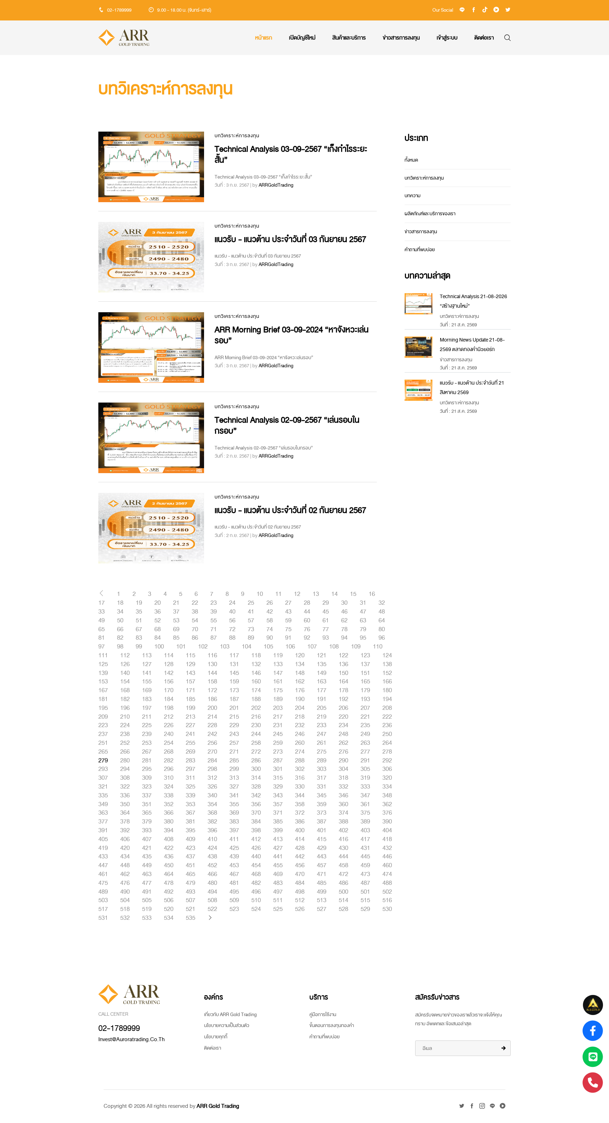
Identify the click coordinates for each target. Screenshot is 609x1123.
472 (343, 874)
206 (343, 708)
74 (269, 629)
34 (120, 612)
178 (343, 690)
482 (256, 883)
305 (365, 769)
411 (234, 839)
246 (299, 734)
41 (251, 612)
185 (190, 699)
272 (256, 752)
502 (387, 892)
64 (382, 620)
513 (321, 900)
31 (363, 603)
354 (212, 804)
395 (190, 830)
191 (321, 699)
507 (190, 900)
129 (190, 664)
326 (212, 787)
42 (269, 612)
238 (125, 734)
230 (256, 725)
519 (147, 909)
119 (278, 655)
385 (278, 821)
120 (299, 655)
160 (256, 681)
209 (103, 717)
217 (278, 717)
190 (299, 699)
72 (232, 629)
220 (343, 717)
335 (103, 795)
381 (190, 821)
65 (101, 629)
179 (365, 690)
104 (246, 646)
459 (365, 865)
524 (256, 909)
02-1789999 (119, 10)
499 (321, 892)
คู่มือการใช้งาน (322, 1014)
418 (387, 839)
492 (168, 892)
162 (299, 681)
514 (343, 900)
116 (212, 655)
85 (176, 638)
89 (251, 638)
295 (147, 769)
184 (168, 699)
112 (125, 655)
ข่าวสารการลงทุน (401, 38)
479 (190, 883)
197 (147, 708)
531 (103, 918)
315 (278, 778)
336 (125, 795)
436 (168, 856)
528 (343, 909)
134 (299, 664)
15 (353, 594)
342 (256, 795)
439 (234, 856)
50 (120, 620)
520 (168, 909)
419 (103, 848)
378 (125, 821)
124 (387, 655)
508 (212, 900)
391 (103, 830)
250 (387, 734)
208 (387, 708)
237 (103, 734)
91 (288, 638)
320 (387, 778)
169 (147, 690)
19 (139, 603)
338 (168, 795)
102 (203, 646)
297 (190, 769)
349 (103, 804)
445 (365, 856)
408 (168, 839)
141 (147, 673)
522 (212, 909)
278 (387, 752)
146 (256, 673)
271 (234, 752)
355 (234, 804)
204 (299, 708)
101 (181, 646)
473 (365, 874)
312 (212, 778)
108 (334, 646)
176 (299, 690)
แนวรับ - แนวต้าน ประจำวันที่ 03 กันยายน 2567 (290, 239)
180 (387, 690)
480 (212, 883)
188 (256, 699)
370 (256, 813)
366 (168, 813)
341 (234, 795)
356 (256, 804)
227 (190, 725)
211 (147, 717)
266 (125, 752)
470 (299, 874)
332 (343, 787)
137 (365, 664)
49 (101, 620)
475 (103, 883)
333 (365, 787)
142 (168, 673)
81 (101, 638)
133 (278, 664)
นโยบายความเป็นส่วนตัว (226, 1025)
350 (125, 804)
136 (343, 664)
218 (299, 717)
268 (168, 752)
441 (278, 856)
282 (168, 760)
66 (120, 629)
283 (190, 760)
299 (234, 769)
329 (278, 787)
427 (278, 848)
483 (278, 883)
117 (234, 655)
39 (213, 612)
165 (365, 681)
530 (387, 909)
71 (213, 629)
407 (147, 839)
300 (256, 769)
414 (299, 839)
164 (343, 681)
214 (212, 717)
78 (344, 629)
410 (212, 839)
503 (103, 900)
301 (278, 769)
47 (363, 612)
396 (212, 830)
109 (356, 646)
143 (190, 673)
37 (176, 612)
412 (256, 839)
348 (387, 795)
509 (234, 900)
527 (321, 909)
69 (176, 629)
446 (387, 856)
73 (251, 629)
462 (125, 874)
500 (343, 892)
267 (147, 752)
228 (212, 725)
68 (157, 629)
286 (256, 760)
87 (213, 638)
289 (321, 760)
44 (307, 612)
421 (147, 848)
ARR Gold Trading (218, 1106)
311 (190, 778)
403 (365, 830)
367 (190, 813)
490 (125, 892)
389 (365, 821)
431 (365, 848)
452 (212, 865)
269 (190, 752)
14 (334, 594)
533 (147, 918)
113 (147, 655)
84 (157, 638)
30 (344, 603)
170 (168, 690)
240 (168, 734)
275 (321, 752)
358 (299, 804)
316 (299, 778)
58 (269, 620)
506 (168, 900)
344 (299, 795)
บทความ (412, 195)
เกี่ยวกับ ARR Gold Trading (230, 1014)
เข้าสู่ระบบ (447, 38)
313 (234, 778)
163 (321, 681)
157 (190, 681)
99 (139, 646)
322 (125, 787)
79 (363, 629)
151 (365, 673)
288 (299, 760)
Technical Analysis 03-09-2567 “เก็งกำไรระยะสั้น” (291, 155)
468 (256, 874)
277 (365, 752)
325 (190, 787)
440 (256, 856)
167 (103, 690)
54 (195, 620)
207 (365, 708)
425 (234, 848)
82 (120, 638)
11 (278, 594)
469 (278, 874)
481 (234, 883)
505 (147, 900)
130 (212, 664)
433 (103, 856)
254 (168, 743)
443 (321, 856)
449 (147, 865)
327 (234, 787)
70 (195, 629)
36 (157, 612)
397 (234, 830)
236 (387, 725)
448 (125, 865)
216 (256, 717)
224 (125, 725)
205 (321, 708)
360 (343, 804)
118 (256, 655)
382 (212, 821)
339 (190, 795)
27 (288, 603)
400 (299, 830)
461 (103, 874)
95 (363, 638)
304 (343, 769)
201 (234, 708)
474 (387, 874)
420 (125, 848)
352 (168, 804)
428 (299, 848)
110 (377, 646)
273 (278, 752)
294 (125, 769)
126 (125, 664)
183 (147, 699)
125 (103, 664)
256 (212, 743)
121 (321, 655)
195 (103, 708)
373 (321, 813)
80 (382, 629)
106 (290, 646)
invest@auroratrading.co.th (131, 1039)
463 (147, 874)
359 (321, 804)
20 (157, 603)
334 (387, 787)
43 (288, 612)
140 (125, 673)
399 (278, 830)
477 (147, 883)
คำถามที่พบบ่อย (420, 249)
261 (321, 743)
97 (101, 646)
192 (343, 699)
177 (321, 690)
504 (125, 900)
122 (343, 655)
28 (307, 603)
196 (125, 708)
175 (278, 690)
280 (125, 760)
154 (125, 681)
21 (176, 603)
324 (168, 787)
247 (321, 734)
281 (147, 760)
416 (343, 839)
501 (365, 892)
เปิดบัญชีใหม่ (302, 38)
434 (125, 856)
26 (269, 603)
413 (278, 839)
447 (103, 865)
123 (365, 655)
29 (325, 603)
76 (307, 629)
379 (147, 821)
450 (168, 865)
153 (103, 681)
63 (363, 620)
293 (103, 769)
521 (190, 909)
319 (365, 778)
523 (234, 909)
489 (103, 892)
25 (251, 603)
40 (232, 612)
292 (387, 760)
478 (168, 883)
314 (256, 778)
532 (125, 918)
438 (212, 856)
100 (159, 646)
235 (365, 725)
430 (343, 848)
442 (299, 856)
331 (321, 787)
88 (232, 638)
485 (321, 883)
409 (190, 839)
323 (147, 787)
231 (278, 725)
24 (232, 603)
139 (103, 673)
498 (299, 892)
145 (234, 673)
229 (234, 725)
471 (321, 874)
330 (299, 787)
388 (343, 821)
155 (147, 681)
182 (125, 699)
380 (168, 821)
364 (125, 813)
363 (103, 813)
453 (234, 865)
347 (365, 795)
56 (232, 620)
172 (212, 690)
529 (365, 909)
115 (190, 655)
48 (382, 612)
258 (256, 743)
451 (190, 865)
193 (365, 699)
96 (382, 638)
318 (343, 778)
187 (234, 699)
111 (103, 655)
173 (234, 690)
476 (125, 883)
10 (260, 594)
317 (321, 778)
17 (101, 603)
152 (387, 673)
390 (387, 821)
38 (195, 612)
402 (343, 830)
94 (344, 638)
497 (278, 892)
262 (343, 743)
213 (190, 717)
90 (269, 638)
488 (387, 883)
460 (387, 865)
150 (343, 673)
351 (147, 804)
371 (278, 813)
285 (234, 760)
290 (343, 760)
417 (365, 839)
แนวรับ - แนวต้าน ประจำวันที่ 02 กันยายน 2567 (290, 510)
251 (103, 743)
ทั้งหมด (411, 160)
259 (278, 743)
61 (325, 620)
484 (299, 883)
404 (387, 830)
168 (125, 690)
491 (147, 892)
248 (343, 734)
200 (212, 708)
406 (125, 839)
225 (147, 725)
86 (195, 638)
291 (365, 760)
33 (101, 612)
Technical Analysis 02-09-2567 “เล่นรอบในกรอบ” (287, 425)
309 (147, 778)
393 (147, 830)
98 (120, 646)
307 (103, 778)
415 (321, 839)
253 (147, 743)
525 (278, 909)
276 (343, 752)
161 (278, 681)
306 (387, 769)
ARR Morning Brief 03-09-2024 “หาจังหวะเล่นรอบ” (292, 335)
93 (325, 638)
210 (125, 717)
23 (213, 603)
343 (278, 795)
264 (387, 743)
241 (190, 734)
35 (139, 612)
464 (168, 874)
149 (321, 673)
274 (299, 752)
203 (278, 708)
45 (325, 612)
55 (213, 620)
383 (234, 821)
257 (234, 743)
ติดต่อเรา (484, 38)
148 (299, 673)
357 (278, 804)
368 (212, 813)
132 (256, 664)
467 (234, 874)
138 (387, 664)
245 (278, 734)
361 (365, 804)
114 (168, 655)
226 (168, 725)
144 (212, 673)
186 (212, 699)
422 (168, 848)
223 (103, 725)
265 (103, 752)
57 (251, 620)
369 (234, 813)
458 (343, 865)
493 (190, 892)
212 (168, 717)
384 (256, 821)
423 (190, 848)
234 (343, 725)
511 (278, 900)
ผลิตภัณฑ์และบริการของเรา (430, 213)
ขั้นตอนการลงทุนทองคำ (331, 1025)
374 (343, 813)
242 (212, 734)
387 (321, 821)
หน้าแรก (263, 38)
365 (147, 813)
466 (212, 874)
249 (365, 734)
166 (387, 681)
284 (212, 760)
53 (176, 620)
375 (365, 813)
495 (234, 892)
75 (288, 629)
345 (321, 795)
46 (344, 612)
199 (190, 708)
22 (195, 603)
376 (387, 813)
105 (268, 646)
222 (387, 717)
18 (120, 603)
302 (299, 769)
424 (212, 848)
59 (288, 620)
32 (382, 603)
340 (212, 795)
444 (343, 856)
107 (312, 646)
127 (147, 664)
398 (256, 830)
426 (256, 848)
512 (299, 900)
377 (103, 821)
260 (299, 743)
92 (307, 638)
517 (103, 909)
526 (299, 909)
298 (212, 769)
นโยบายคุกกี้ (215, 1036)
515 (365, 900)
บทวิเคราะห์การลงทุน (237, 135)
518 (125, 909)
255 (190, 743)
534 (168, 918)
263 (365, 743)
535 (190, 918)
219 (321, 717)
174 (256, 690)
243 (234, 734)
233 (321, 725)
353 (190, 804)
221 (365, 717)
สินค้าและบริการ (349, 38)
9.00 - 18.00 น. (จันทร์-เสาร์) (184, 10)
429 (321, 848)
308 (125, 778)
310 (168, 778)
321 (103, 787)
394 (168, 830)
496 (256, 892)
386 (299, 821)
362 (387, 804)
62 (344, 620)
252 (125, 743)
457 (321, 865)
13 (316, 594)
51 (139, 620)
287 (278, 760)
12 (297, 594)
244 (256, 734)
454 (256, 865)
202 (256, 708)
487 (365, 883)
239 (147, 734)
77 (325, 629)
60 (307, 620)
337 (147, 795)
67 (139, 629)
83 (139, 638)
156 (168, 681)
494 (212, 892)
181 (103, 699)
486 (343, 883)
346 (343, 795)
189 (278, 699)
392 (125, 830)
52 (157, 620)
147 (278, 673)
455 (278, 865)
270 (212, 752)
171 (190, 690)
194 (387, 699)
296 (168, 769)
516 (387, 900)
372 (299, 813)
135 (321, 664)
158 (212, 681)
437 (190, 856)
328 (256, 787)
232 (299, 725)
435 (147, 856)
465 (190, 874)
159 (234, 681)
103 (224, 646)
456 (299, 865)
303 (321, 769)
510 (256, 900)
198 (168, 708)
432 (387, 848)
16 (372, 594)
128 (168, 664)
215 (234, 717)
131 (234, 664)
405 (103, 839)
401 (321, 830)
